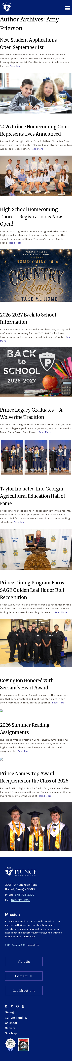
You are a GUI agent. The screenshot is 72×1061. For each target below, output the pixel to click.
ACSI (23, 944)
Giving (9, 1012)
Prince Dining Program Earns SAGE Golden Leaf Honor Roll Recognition (32, 590)
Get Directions (24, 991)
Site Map (11, 1033)
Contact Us (24, 976)
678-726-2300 (24, 894)
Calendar (11, 1023)
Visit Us (24, 961)
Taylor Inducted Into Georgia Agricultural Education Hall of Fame (32, 496)
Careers (10, 1028)
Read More (16, 66)
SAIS (7, 944)
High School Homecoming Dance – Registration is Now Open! (31, 217)
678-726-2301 (20, 900)
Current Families (16, 1017)
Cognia (16, 944)
